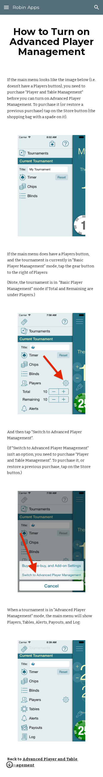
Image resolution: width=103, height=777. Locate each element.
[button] (6, 7)
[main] (51, 41)
